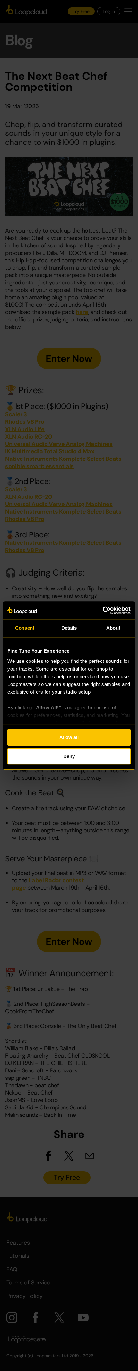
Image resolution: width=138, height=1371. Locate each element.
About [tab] (113, 628)
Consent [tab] (24, 628)
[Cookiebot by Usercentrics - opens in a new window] (102, 610)
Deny (69, 756)
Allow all (69, 737)
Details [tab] (69, 628)
